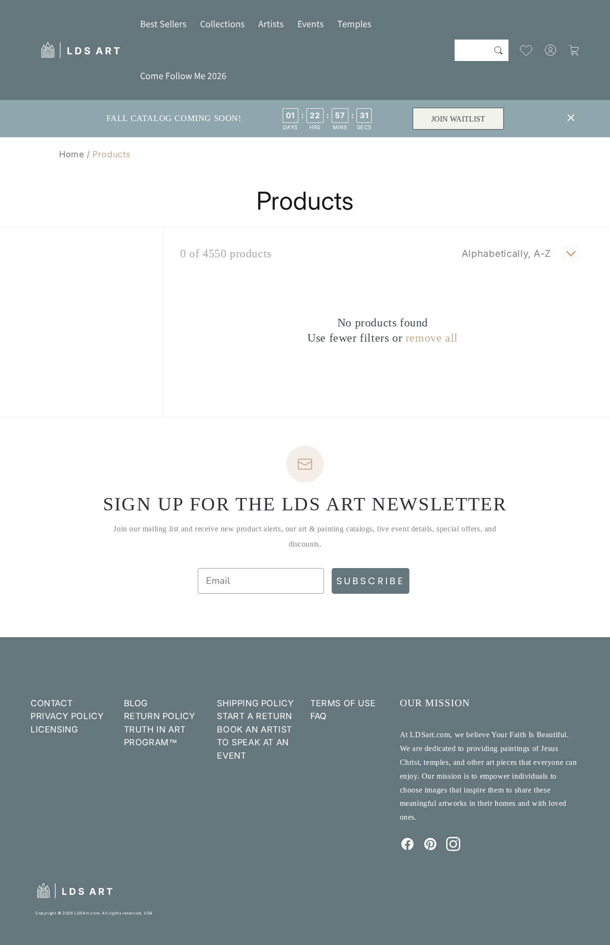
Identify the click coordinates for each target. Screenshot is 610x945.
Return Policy (159, 716)
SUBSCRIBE (370, 581)
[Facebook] (407, 848)
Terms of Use (343, 703)
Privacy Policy (66, 716)
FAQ (318, 716)
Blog (136, 703)
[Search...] (498, 50)
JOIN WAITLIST (458, 119)
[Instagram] (453, 848)
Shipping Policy (255, 703)
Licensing (54, 729)
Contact (51, 703)
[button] (222, 24)
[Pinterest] (430, 848)
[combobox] (481, 50)
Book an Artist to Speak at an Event (254, 742)
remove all (432, 338)
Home (71, 154)
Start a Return (254, 716)
